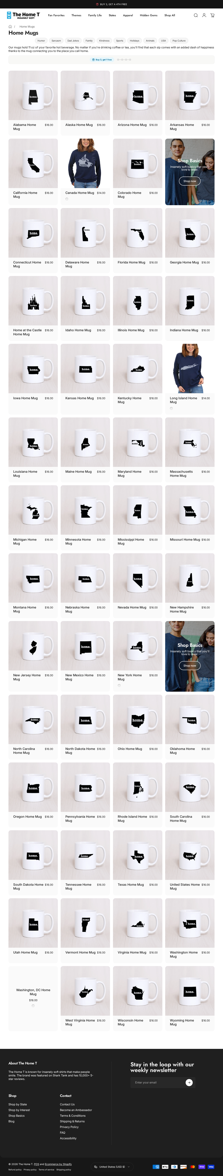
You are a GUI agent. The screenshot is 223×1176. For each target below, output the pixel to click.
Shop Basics (16, 1115)
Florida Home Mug (131, 262)
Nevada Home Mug (132, 607)
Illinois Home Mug (131, 330)
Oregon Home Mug (27, 816)
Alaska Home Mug (79, 125)
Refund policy (15, 1169)
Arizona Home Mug (132, 125)
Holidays (134, 40)
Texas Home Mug (131, 884)
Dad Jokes (73, 40)
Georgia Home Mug (184, 262)
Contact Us (67, 1104)
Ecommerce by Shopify (58, 1164)
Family (89, 40)
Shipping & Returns (72, 1121)
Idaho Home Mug (78, 330)
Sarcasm (56, 40)
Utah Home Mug (25, 952)
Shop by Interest (19, 1110)
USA (163, 40)
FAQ (62, 1132)
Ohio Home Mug (130, 749)
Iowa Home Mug (25, 398)
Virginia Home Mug (132, 952)
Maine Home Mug (78, 471)
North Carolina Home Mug (24, 751)
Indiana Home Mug (184, 330)
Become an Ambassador (76, 1110)
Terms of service (46, 1169)
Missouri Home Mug (185, 539)
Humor (41, 40)
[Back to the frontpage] (10, 26)
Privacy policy (30, 1169)
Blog (11, 1121)
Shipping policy (63, 1169)
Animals (150, 40)
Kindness (104, 40)
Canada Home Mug (79, 193)
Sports (119, 40)
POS (36, 1164)
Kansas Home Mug (79, 398)
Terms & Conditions (72, 1115)
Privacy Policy (69, 1127)
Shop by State (17, 1104)
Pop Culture (179, 40)
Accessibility (68, 1138)
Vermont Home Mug (80, 952)
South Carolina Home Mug (181, 818)
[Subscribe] (189, 1082)
